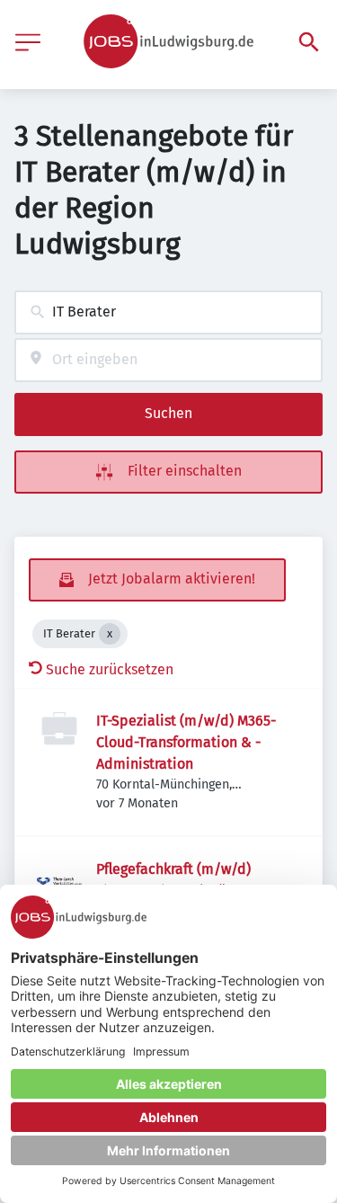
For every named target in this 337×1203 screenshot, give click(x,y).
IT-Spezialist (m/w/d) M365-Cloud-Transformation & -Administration (186, 742)
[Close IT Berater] (109, 634)
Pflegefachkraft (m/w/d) (173, 869)
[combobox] (168, 312)
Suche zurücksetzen (109, 669)
